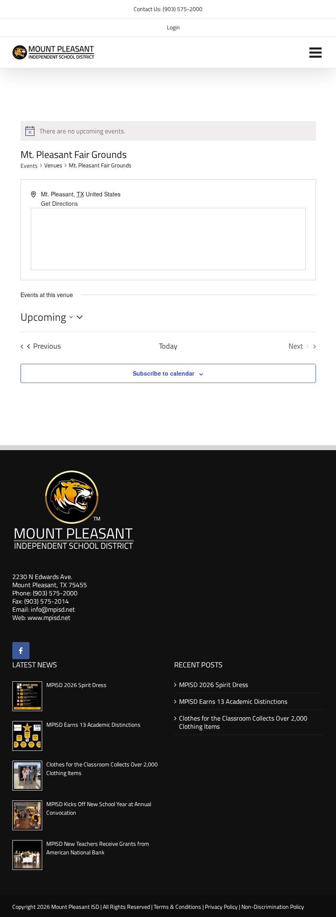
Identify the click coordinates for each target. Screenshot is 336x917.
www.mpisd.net (48, 617)
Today (168, 346)
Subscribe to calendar (163, 373)
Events (29, 166)
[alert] (82, 131)
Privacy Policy (221, 906)
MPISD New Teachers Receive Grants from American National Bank (97, 847)
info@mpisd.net (53, 609)
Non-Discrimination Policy (272, 906)
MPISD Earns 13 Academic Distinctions (93, 724)
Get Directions (59, 203)
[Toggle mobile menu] (316, 52)
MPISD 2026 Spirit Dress (76, 684)
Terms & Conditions (177, 906)
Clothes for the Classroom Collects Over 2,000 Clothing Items (243, 722)
